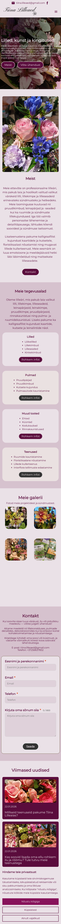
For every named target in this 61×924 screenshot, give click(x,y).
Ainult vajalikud (30, 918)
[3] (45, 549)
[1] (45, 518)
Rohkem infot (30, 359)
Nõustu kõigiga (30, 901)
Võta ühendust (30, 65)
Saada (30, 746)
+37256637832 (35, 650)
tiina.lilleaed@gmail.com (28, 3)
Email (10, 677)
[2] (16, 549)
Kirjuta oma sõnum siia (27, 710)
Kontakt (30, 272)
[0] (16, 518)
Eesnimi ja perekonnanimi (25, 661)
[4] (30, 581)
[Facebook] (47, 3)
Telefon (11, 693)
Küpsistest (30, 909)
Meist (8, 65)
